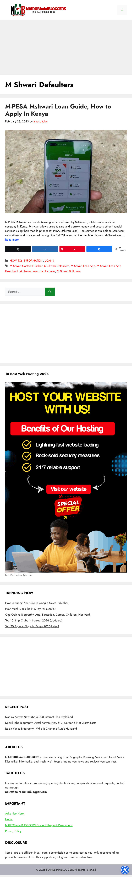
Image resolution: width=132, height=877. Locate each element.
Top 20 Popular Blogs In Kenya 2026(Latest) (32, 626)
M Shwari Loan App (83, 266)
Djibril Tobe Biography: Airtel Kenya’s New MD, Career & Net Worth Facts (50, 723)
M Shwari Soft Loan (69, 271)
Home (9, 819)
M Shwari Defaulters (56, 266)
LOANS (49, 260)
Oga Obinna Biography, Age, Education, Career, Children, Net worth (48, 615)
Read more (12, 239)
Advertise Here (14, 813)
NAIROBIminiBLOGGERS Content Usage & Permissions (39, 825)
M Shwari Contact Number (26, 266)
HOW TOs (16, 260)
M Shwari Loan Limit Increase (37, 271)
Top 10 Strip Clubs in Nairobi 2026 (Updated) (33, 620)
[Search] (50, 292)
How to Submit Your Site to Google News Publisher (36, 603)
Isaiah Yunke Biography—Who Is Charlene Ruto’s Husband (41, 728)
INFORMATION (33, 260)
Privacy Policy (13, 831)
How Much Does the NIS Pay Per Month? (30, 609)
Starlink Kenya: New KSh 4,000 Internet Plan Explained (39, 717)
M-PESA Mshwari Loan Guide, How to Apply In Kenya (58, 110)
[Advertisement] (66, 46)
